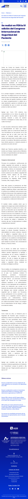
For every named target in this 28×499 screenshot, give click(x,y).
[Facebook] (8, 45)
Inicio (2, 13)
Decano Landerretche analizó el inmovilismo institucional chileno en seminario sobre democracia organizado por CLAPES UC (13, 391)
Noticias (8, 13)
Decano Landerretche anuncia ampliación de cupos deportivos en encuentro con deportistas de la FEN (13, 384)
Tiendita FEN (14, 481)
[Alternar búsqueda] (21, 6)
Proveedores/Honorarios (14, 478)
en (26, 4)
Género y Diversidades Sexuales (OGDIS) (14, 476)
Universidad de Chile (14, 472)
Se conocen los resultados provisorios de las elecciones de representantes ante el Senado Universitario (13, 415)
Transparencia (14, 479)
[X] (2, 45)
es (24, 4)
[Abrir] (2, 1)
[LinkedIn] (5, 45)
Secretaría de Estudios (14, 474)
